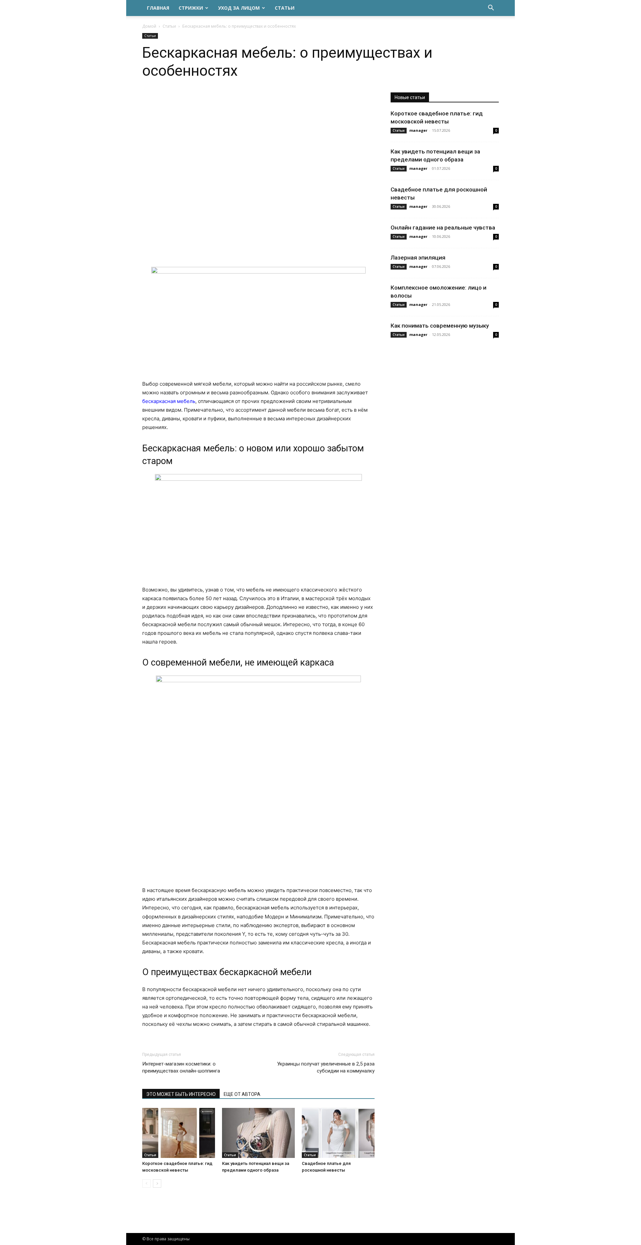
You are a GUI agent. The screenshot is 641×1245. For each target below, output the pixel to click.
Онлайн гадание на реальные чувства (443, 227)
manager (418, 130)
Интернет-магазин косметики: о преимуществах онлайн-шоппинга (181, 1067)
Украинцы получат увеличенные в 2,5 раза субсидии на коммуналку (326, 1067)
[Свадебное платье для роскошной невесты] (338, 1133)
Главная (158, 8)
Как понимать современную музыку (440, 325)
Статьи (284, 8)
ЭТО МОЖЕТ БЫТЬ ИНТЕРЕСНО (181, 1094)
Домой (149, 26)
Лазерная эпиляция (418, 257)
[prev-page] (146, 1183)
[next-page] (157, 1183)
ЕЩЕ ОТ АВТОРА (242, 1094)
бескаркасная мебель (168, 401)
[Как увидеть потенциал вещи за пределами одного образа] (258, 1133)
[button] (491, 8)
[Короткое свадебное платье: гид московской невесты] (178, 1133)
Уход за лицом (239, 8)
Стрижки (191, 8)
